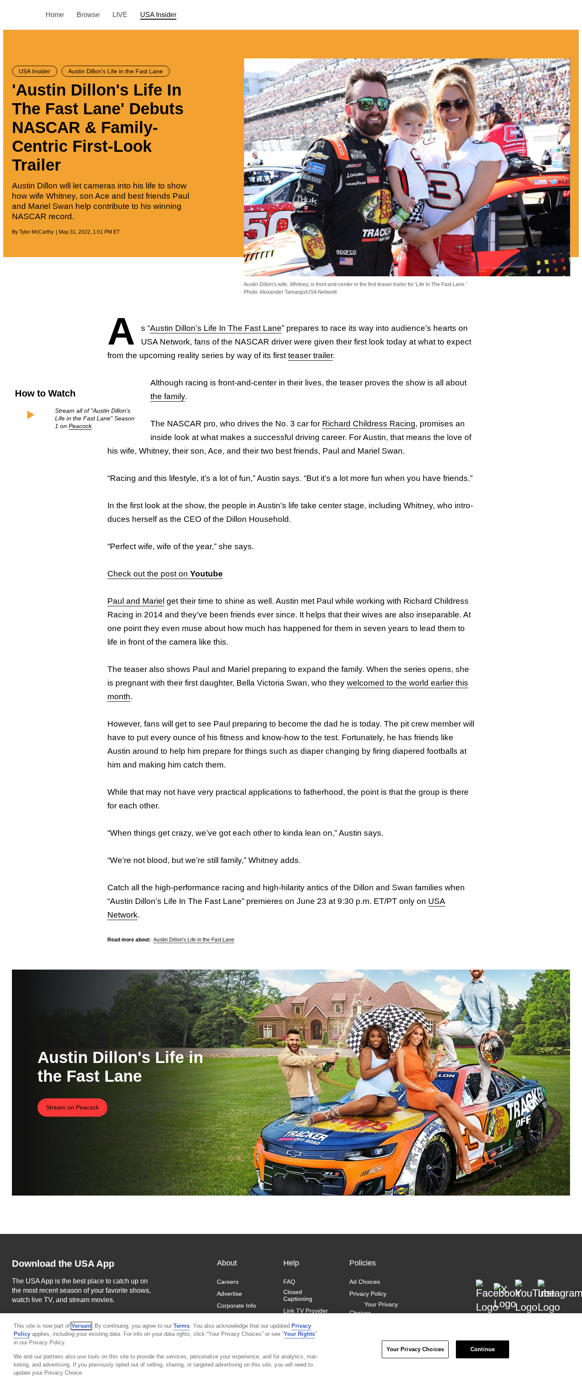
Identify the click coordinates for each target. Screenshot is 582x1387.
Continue (482, 1349)
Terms (181, 1326)
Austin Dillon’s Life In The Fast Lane (216, 328)
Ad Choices (364, 1281)
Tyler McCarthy (36, 232)
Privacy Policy (367, 1293)
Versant (81, 1326)
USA (23, 15)
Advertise (229, 1293)
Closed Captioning (297, 1295)
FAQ (289, 1281)
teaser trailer (310, 355)
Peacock (80, 426)
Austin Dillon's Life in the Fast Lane (193, 940)
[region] (291, 1350)
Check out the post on (165, 573)
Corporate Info (236, 1305)
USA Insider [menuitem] (158, 14)
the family (167, 396)
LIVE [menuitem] (119, 14)
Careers (228, 1281)
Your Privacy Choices (373, 1308)
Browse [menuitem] (88, 14)
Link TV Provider (305, 1310)
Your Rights (299, 1334)
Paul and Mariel (135, 600)
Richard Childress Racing (368, 423)
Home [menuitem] (55, 14)
